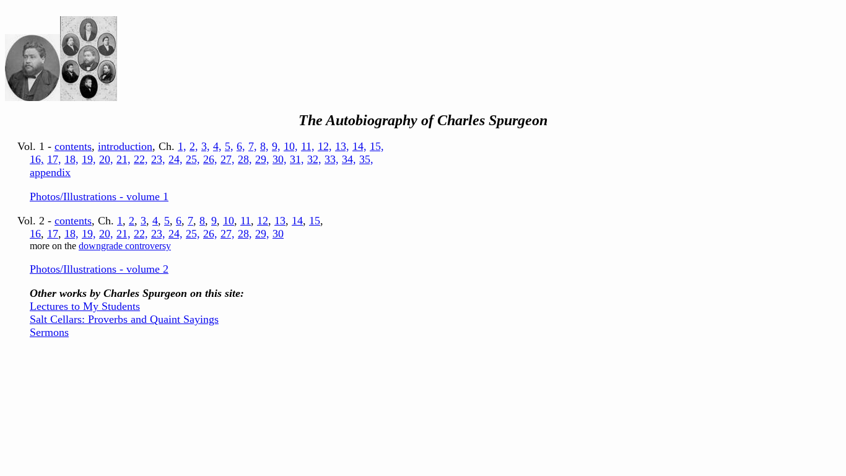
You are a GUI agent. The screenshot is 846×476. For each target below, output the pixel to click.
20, (106, 159)
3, (205, 146)
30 (278, 233)
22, (141, 159)
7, (252, 146)
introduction (125, 146)
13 (280, 220)
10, (291, 146)
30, (280, 159)
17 (52, 233)
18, (71, 159)
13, (342, 146)
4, (217, 146)
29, (262, 159)
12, (325, 146)
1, (182, 146)
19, (89, 159)
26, (210, 159)
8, (264, 146)
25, (193, 159)
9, (276, 146)
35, (366, 159)
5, (229, 146)
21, (123, 159)
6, (241, 146)
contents (73, 146)
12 (262, 220)
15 (314, 220)
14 (297, 220)
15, (377, 146)
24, (175, 159)
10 (228, 220)
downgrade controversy (125, 245)
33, (332, 159)
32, (314, 159)
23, (158, 159)
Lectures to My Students (85, 306)
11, (308, 146)
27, (227, 159)
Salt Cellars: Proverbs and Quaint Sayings (124, 319)
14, (359, 146)
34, (349, 159)
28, (245, 159)
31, (297, 159)
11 (245, 220)
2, (194, 146)
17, (54, 159)
